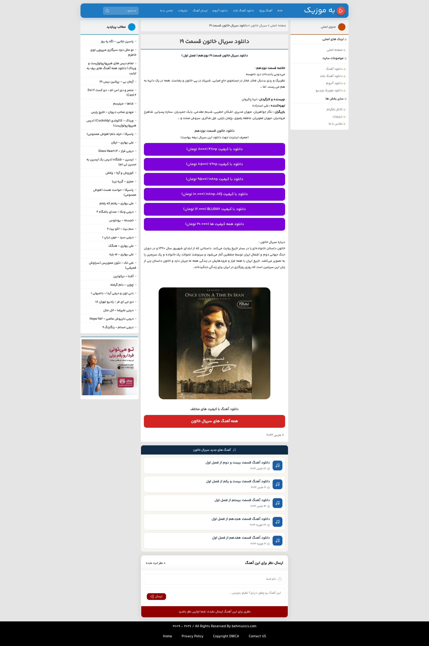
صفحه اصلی (278, 25)
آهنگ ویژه (265, 10)
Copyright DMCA (226, 636)
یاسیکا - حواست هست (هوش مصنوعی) (114, 193)
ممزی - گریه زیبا (123, 181)
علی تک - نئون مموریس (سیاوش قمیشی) (112, 265)
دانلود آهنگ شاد (243, 10)
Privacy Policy (192, 636)
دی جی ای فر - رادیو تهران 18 (114, 302)
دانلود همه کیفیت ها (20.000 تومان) (214, 224)
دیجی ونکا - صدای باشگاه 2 (115, 212)
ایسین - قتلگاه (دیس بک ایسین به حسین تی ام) (111, 162)
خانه (280, 10)
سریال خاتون (258, 25)
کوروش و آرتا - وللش (119, 173)
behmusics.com (244, 626)
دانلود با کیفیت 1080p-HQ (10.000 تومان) (214, 194)
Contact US (257, 636)
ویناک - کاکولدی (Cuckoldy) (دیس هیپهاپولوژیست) (111, 123)
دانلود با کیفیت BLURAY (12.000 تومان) (214, 209)
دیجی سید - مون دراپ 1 (118, 237)
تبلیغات (182, 10)
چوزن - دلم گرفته (122, 285)
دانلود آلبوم (220, 10)
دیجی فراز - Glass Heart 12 (116, 151)
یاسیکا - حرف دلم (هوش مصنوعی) (110, 134)
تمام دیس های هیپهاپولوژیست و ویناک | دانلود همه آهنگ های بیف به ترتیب (111, 68)
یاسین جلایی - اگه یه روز (117, 41)
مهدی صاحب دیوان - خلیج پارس (112, 112)
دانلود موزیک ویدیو (329, 90)
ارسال (158, 596)
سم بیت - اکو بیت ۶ (120, 229)
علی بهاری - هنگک (121, 246)
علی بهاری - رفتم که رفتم (116, 203)
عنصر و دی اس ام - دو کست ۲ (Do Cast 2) (112, 93)
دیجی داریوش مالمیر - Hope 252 (112, 319)
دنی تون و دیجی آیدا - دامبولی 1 (112, 293)
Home (167, 636)
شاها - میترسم (123, 103)
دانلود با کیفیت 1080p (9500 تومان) (214, 179)
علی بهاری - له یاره (121, 254)
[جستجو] (107, 11)
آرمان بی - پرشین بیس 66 (116, 81)
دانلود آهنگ (334, 69)
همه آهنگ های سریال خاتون (214, 421)
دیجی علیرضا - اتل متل (118, 310)
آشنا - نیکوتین (123, 276)
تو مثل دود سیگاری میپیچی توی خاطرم (113, 52)
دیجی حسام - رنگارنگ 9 (118, 327)
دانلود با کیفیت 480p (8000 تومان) (214, 149)
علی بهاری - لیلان (122, 142)
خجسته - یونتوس (121, 220)
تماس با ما (166, 10)
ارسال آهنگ (200, 10)
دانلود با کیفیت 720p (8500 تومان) (214, 164)
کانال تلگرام (335, 109)
